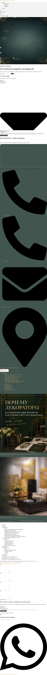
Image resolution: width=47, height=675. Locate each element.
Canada (7, 3)
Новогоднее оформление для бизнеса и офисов (15, 28)
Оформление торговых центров (11, 25)
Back (6, 528)
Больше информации (8, 563)
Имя (1, 80)
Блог (6, 44)
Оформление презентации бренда (12, 27)
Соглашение (2, 132)
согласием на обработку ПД (16, 562)
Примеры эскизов (8, 42)
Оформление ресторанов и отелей (12, 29)
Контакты (7, 45)
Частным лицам (5, 384)
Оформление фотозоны (10, 22)
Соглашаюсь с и (18, 609)
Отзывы (6, 43)
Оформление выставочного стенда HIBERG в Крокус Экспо (13, 517)
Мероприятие (3, 82)
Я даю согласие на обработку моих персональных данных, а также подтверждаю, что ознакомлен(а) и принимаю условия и (22, 134)
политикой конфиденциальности (14, 609)
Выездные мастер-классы (10, 36)
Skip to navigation (3, 0)
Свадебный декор (8, 385)
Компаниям (4, 373)
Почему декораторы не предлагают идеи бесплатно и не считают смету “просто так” (19, 454)
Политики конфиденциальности (14, 134)
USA (6, 5)
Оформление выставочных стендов (12, 24)
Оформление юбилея (9, 34)
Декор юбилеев (8, 387)
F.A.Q (6, 41)
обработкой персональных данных (29, 609)
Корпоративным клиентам (10, 39)
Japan (7, 6)
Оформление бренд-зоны (10, 26)
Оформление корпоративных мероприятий (14, 21)
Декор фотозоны (8, 33)
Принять (19, 563)
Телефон (2, 81)
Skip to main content (11, 0)
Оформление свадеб (9, 32)
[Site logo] (7, 17)
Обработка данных (4, 608)
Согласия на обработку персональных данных (31, 134)
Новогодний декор (9, 35)
